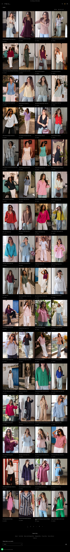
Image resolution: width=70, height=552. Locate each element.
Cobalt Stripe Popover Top (39, 263)
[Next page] (42, 526)
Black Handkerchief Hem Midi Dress (57, 167)
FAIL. (6, 549)
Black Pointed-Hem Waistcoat (40, 135)
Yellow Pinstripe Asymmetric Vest (24, 167)
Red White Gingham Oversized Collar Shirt (42, 38)
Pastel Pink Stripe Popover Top (56, 263)
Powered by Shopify (10, 549)
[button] (2, 4)
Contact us (35, 538)
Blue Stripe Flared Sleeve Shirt (56, 422)
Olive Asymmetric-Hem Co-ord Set (24, 70)
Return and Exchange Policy (29, 536)
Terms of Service (51, 536)
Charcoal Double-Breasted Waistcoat (25, 518)
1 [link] (27, 526)
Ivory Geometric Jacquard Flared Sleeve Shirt (10, 167)
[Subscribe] (21, 544)
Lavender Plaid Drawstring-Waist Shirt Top (58, 38)
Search (16, 536)
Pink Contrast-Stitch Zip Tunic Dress (41, 486)
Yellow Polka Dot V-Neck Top (24, 103)
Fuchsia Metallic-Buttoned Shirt (8, 422)
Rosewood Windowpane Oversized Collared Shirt (42, 519)
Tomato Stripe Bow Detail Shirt (40, 327)
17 (39, 526)
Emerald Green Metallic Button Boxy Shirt (42, 391)
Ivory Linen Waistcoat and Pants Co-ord (9, 391)
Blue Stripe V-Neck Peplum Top (24, 454)
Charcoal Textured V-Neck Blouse (8, 199)
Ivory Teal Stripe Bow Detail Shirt (56, 327)
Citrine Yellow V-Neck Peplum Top (57, 231)
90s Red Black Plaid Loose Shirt (8, 327)
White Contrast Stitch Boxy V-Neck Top (9, 486)
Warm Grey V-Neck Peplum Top (24, 231)
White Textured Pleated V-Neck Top (8, 135)
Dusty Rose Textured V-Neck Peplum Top (42, 454)
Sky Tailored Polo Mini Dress (56, 486)
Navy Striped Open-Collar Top (24, 199)
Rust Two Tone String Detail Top (56, 359)
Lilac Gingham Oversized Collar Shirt (25, 135)
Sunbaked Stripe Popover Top (24, 328)
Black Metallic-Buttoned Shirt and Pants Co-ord (26, 422)
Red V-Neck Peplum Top (7, 231)
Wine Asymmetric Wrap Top (39, 71)
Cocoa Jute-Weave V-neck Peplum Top (9, 39)
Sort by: (55, 9)
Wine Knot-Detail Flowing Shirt (8, 454)
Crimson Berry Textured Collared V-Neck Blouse (10, 70)
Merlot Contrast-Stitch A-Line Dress (24, 38)
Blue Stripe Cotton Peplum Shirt (8, 359)
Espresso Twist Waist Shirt (23, 391)
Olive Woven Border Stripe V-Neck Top (41, 103)
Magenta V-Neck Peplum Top (40, 231)
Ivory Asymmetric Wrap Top (55, 71)
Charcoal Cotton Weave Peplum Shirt (25, 359)
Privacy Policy (44, 536)
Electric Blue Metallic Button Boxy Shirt (57, 391)
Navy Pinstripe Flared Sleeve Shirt (24, 263)
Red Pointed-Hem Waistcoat (55, 135)
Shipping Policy (38, 536)
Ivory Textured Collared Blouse (56, 295)
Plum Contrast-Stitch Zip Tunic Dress (25, 486)
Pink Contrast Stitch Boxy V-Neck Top (57, 454)
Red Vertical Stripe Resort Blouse (40, 199)
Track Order (21, 536)
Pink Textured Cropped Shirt (39, 359)
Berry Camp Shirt (5, 295)
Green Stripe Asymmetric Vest (40, 167)
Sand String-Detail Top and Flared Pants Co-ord (43, 422)
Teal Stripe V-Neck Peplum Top (8, 263)
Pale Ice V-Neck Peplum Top (56, 199)
